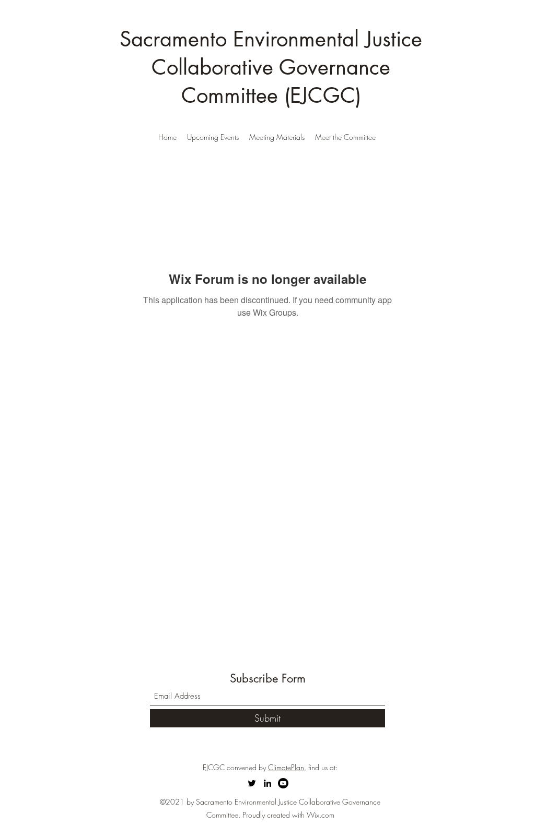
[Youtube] (283, 783)
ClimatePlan (286, 767)
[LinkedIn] (267, 783)
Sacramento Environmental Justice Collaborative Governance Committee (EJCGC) (271, 67)
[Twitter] (252, 783)
